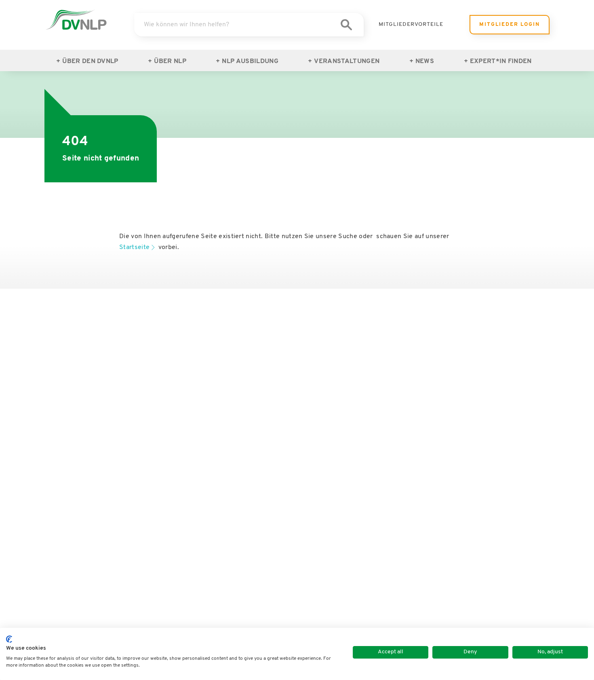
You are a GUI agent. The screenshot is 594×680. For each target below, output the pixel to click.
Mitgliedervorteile (411, 24)
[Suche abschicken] (346, 24)
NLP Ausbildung (250, 61)
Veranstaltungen (346, 61)
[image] (76, 20)
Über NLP (170, 61)
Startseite (134, 247)
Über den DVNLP (90, 61)
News (424, 61)
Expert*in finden (501, 61)
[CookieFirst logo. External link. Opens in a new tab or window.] (9, 639)
